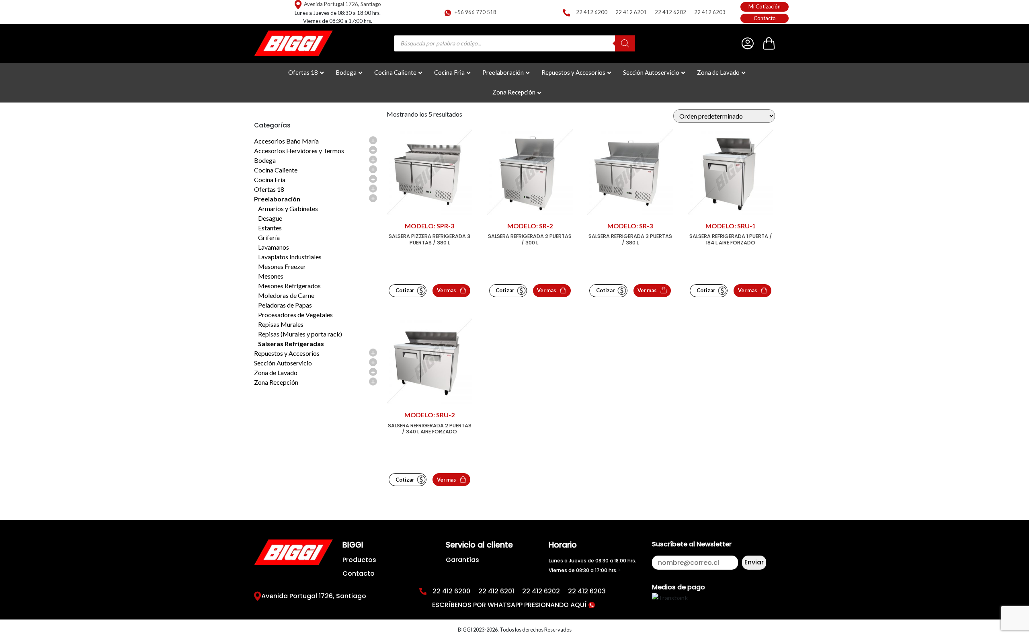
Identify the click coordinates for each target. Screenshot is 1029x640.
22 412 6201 (631, 12)
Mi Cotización (764, 6)
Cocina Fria (269, 179)
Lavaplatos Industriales (290, 257)
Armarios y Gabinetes (288, 208)
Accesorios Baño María (286, 141)
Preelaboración (277, 199)
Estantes (270, 228)
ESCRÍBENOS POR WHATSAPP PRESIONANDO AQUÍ (510, 604)
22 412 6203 (710, 12)
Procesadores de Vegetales (295, 314)
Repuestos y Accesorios (287, 353)
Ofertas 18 (269, 189)
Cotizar (405, 290)
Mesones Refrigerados (289, 285)
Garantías (462, 559)
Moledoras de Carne (286, 295)
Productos (359, 559)
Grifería (269, 237)
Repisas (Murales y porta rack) (300, 334)
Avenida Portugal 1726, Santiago (342, 4)
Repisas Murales (280, 324)
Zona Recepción (276, 382)
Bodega (265, 160)
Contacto (765, 18)
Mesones (270, 276)
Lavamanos (273, 247)
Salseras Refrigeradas (291, 343)
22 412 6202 (670, 12)
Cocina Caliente (275, 170)
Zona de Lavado (275, 372)
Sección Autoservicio (283, 363)
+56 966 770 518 (475, 12)
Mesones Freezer (282, 266)
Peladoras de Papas (285, 305)
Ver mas (446, 290)
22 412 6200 (591, 12)
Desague (270, 218)
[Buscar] (625, 43)
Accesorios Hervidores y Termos (299, 150)
